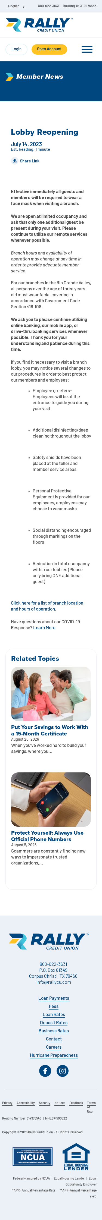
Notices (59, 1103)
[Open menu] (87, 49)
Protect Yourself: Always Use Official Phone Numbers (47, 836)
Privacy (7, 1103)
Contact (54, 1039)
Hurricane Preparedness (54, 1055)
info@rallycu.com (53, 982)
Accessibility (26, 1103)
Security (44, 1103)
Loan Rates (54, 1015)
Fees (53, 1006)
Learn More (44, 628)
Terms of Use (91, 1108)
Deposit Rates (53, 1023)
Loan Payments (53, 998)
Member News (39, 77)
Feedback (76, 1103)
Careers (53, 1047)
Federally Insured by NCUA (31, 1178)
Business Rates (54, 1031)
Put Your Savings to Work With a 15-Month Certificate (49, 730)
